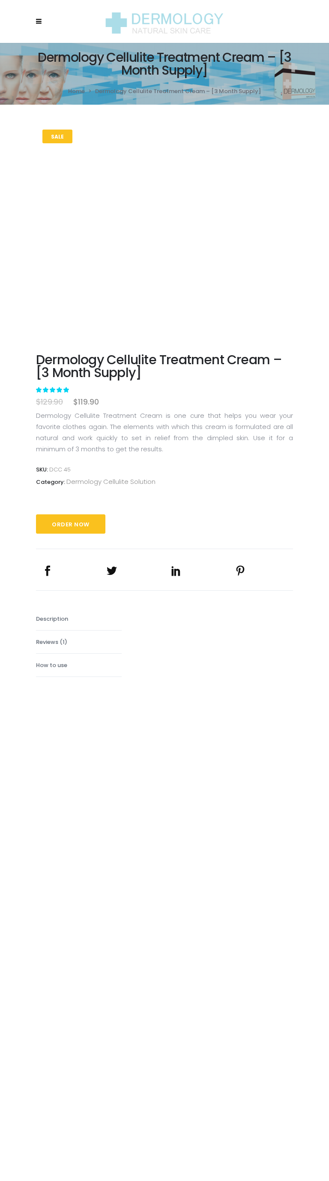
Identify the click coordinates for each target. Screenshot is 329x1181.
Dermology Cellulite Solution (111, 481)
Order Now (71, 524)
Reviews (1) (51, 642)
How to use (51, 665)
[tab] (79, 619)
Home (76, 91)
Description (52, 619)
